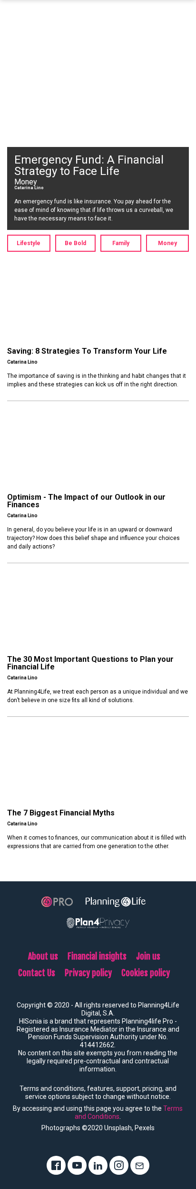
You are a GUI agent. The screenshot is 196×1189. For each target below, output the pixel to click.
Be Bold (75, 243)
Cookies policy (145, 973)
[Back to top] (185, 1149)
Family (120, 243)
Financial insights (97, 956)
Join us (148, 956)
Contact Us (36, 973)
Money (167, 243)
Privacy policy (88, 973)
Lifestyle (28, 243)
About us (43, 956)
